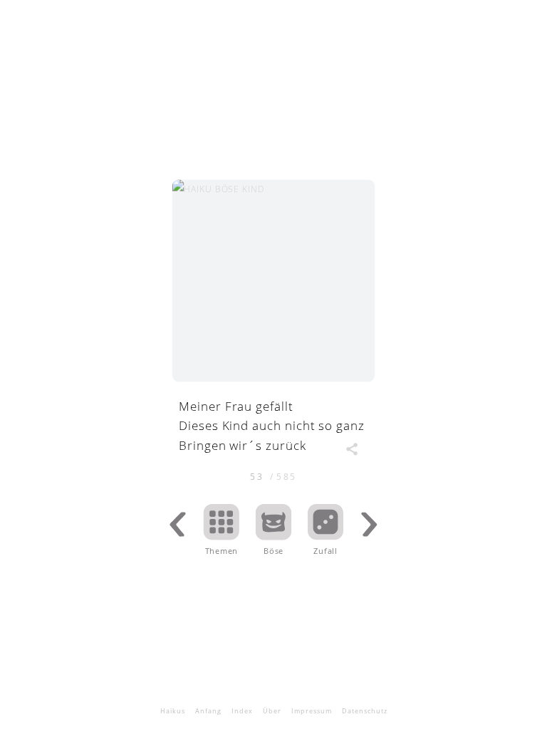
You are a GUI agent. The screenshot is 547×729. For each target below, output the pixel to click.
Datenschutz (364, 710)
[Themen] (222, 535)
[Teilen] (351, 449)
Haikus (172, 710)
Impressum (311, 710)
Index (242, 710)
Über (272, 710)
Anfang (208, 710)
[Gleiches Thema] (274, 535)
